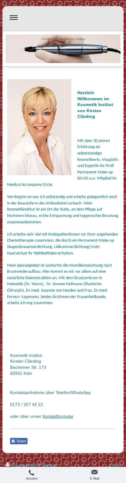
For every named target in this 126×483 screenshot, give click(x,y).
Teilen (20, 441)
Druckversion (25, 465)
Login (115, 465)
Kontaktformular (58, 416)
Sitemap (49, 465)
